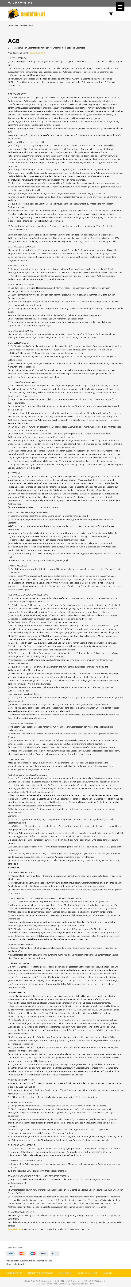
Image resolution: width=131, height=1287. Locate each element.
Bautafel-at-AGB (37, 53)
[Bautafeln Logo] (37, 14)
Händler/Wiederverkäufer (40, 1273)
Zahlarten (107, 1273)
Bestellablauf (65, 1273)
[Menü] (121, 14)
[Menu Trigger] (120, 6)
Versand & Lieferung (87, 1273)
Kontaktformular (14, 1273)
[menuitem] (38, 1284)
